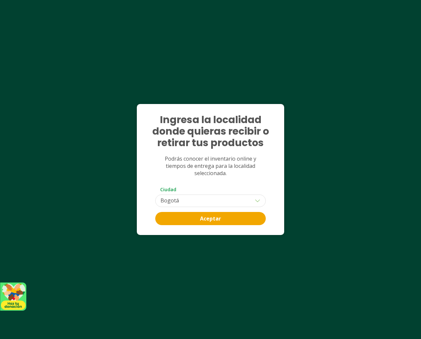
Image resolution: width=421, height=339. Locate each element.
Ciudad (168, 189)
